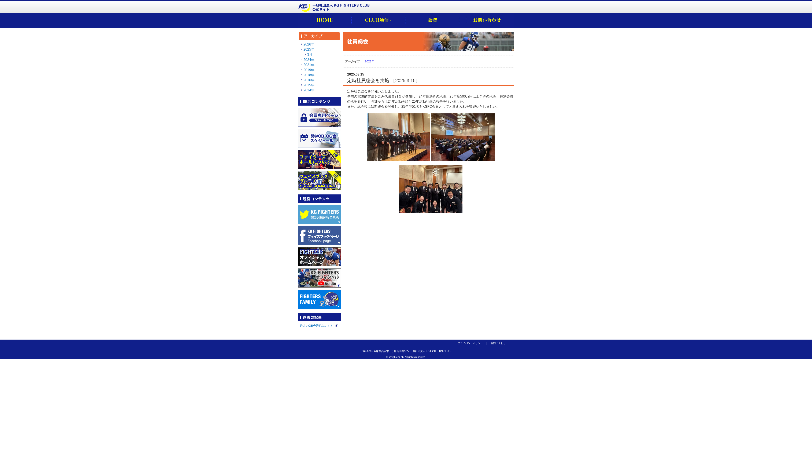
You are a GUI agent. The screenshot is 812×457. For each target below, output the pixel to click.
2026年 (308, 44)
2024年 (308, 60)
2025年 (369, 61)
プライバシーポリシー (470, 343)
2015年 (308, 85)
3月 (310, 54)
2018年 (308, 75)
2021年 (308, 65)
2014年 (308, 90)
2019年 (308, 70)
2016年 (308, 80)
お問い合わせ (498, 343)
